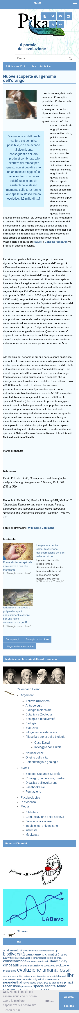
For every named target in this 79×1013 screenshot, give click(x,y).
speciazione (26, 986)
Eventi (25, 767)
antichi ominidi (30, 950)
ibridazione (25, 976)
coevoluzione (25, 958)
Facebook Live (35, 787)
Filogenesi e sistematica (20, 646)
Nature (37, 241)
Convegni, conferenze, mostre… (46, 778)
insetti (34, 976)
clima (15, 958)
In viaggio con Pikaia (48, 747)
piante (47, 982)
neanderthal (12, 982)
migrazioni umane (42, 979)
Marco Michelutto (42, 66)
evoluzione (49, 965)
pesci (40, 982)
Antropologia (13, 639)
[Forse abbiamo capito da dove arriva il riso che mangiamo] (18, 551)
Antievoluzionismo (38, 701)
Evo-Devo (32, 727)
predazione (57, 982)
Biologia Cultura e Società (43, 773)
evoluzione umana (37, 970)
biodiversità (14, 954)
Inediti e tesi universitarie (42, 825)
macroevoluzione (12, 979)
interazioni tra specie (46, 976)
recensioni (11, 986)
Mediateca (32, 834)
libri (71, 975)
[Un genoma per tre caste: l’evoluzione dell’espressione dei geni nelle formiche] (53, 564)
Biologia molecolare (37, 639)
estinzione (36, 965)
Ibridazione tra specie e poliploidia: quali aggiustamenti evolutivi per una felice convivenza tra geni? (16, 615)
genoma (7, 976)
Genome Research (56, 241)
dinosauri (11, 965)
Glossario (23, 931)
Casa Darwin (42, 742)
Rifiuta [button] (49, 1001)
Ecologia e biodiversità (40, 718)
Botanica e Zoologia (39, 714)
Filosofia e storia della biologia (45, 736)
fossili (64, 970)
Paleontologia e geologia (42, 762)
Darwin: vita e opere (39, 821)
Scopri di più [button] (11, 1010)
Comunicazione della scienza (45, 816)
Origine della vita (37, 757)
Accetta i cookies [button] (69, 1001)
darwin (45, 961)
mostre (56, 979)
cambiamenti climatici (41, 954)
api (56, 950)
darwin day (58, 961)
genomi (16, 976)
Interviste (31, 830)
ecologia (24, 965)
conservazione (15, 961)
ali (21, 950)
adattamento (11, 950)
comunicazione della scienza (47, 958)
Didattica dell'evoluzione (42, 782)
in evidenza (28, 802)
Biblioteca (32, 812)
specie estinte (44, 986)
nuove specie (29, 982)
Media (25, 806)
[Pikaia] (41, 36)
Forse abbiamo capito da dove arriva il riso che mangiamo (17, 566)
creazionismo (34, 961)
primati (68, 982)
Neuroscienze (35, 753)
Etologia (31, 723)
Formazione (33, 791)
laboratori (61, 976)
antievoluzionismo (46, 951)
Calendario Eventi (28, 689)
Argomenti (27, 695)
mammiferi (27, 979)
